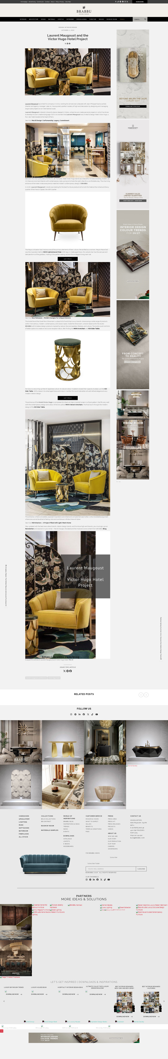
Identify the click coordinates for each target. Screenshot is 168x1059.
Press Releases (114, 824)
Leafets (66, 841)
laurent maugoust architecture (36, 678)
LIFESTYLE (61, 19)
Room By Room (47, 826)
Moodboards (68, 846)
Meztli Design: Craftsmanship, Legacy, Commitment (50, 120)
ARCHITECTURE (33, 19)
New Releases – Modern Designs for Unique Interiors (51, 318)
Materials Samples (49, 830)
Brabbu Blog (68, 821)
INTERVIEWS (70, 19)
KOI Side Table (39, 407)
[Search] (144, 19)
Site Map (68, 2)
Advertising (32, 2)
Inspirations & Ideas (71, 824)
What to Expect (92, 821)
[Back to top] (162, 1053)
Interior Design (71, 27)
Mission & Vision (92, 819)
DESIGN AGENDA (81, 19)
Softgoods (24, 828)
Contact (47, 2)
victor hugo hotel (54, 678)
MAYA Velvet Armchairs (74, 405)
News (65, 829)
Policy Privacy (60, 2)
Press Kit (111, 821)
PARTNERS (84, 895)
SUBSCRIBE (141, 869)
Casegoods (24, 816)
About (53, 2)
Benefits (89, 826)
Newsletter (29, 529)
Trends (66, 826)
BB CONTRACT (46, 821)
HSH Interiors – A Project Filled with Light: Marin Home (51, 523)
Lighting (23, 822)
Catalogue (67, 839)
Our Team (112, 844)
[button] (146, 696)
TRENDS (122, 19)
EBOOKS (101, 19)
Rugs (21, 825)
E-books (66, 844)
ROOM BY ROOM (112, 19)
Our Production (114, 841)
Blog (104, 529)
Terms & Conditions (93, 829)
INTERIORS (23, 19)
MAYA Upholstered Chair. (52, 252)
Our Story (112, 839)
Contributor (40, 2)
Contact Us (135, 816)
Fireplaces (24, 834)
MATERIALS (51, 19)
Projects (111, 826)
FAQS (87, 831)
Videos (110, 829)
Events (66, 831)
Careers (111, 846)
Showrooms (113, 849)
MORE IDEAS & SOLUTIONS (84, 899)
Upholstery (24, 819)
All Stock (23, 837)
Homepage (24, 2)
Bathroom (23, 831)
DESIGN (43, 19)
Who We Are (113, 836)
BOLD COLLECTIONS (48, 819)
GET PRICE (68, 259)
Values (88, 824)
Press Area (112, 819)
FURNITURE (92, 19)
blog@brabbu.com (137, 838)
